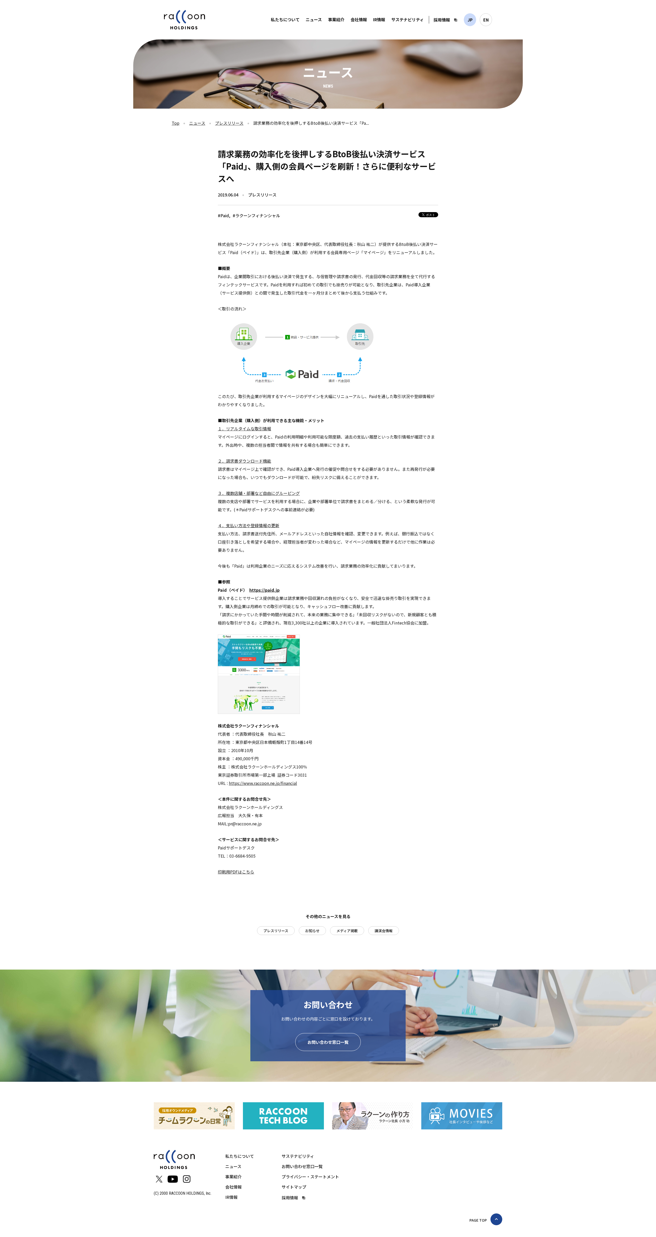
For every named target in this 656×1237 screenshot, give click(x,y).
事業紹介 (336, 19)
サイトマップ (294, 1187)
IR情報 (379, 19)
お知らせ (312, 930)
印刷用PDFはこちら (236, 872)
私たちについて (285, 19)
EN (486, 20)
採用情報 (442, 20)
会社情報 (359, 19)
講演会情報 (384, 930)
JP (470, 20)
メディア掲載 (347, 930)
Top (175, 123)
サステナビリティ (407, 19)
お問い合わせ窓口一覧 (328, 1042)
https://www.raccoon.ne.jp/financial (263, 783)
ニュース (314, 19)
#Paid (223, 215)
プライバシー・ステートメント (310, 1176)
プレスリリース (229, 123)
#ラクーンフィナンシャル (256, 215)
